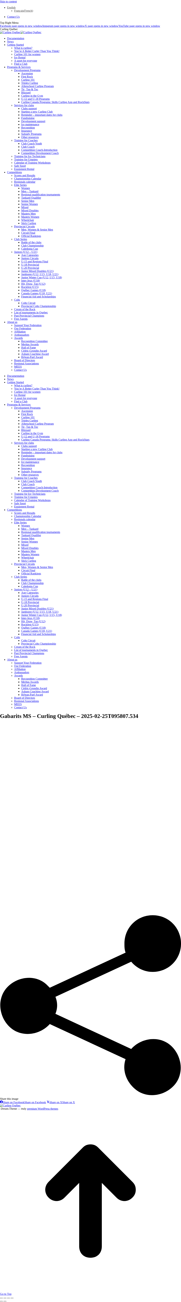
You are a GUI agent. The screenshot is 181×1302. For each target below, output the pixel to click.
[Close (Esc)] (1, 1298)
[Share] (5, 1298)
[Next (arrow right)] (5, 1301)
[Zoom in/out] (12, 1298)
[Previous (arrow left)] (1, 1301)
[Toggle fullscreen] (8, 1298)
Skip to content (8, 1)
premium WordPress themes (42, 1108)
